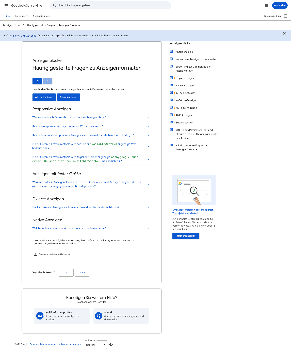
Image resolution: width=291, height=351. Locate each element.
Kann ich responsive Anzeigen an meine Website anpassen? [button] (68, 126)
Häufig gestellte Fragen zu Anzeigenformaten (191, 147)
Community (21, 16)
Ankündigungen (41, 16)
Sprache (92, 340)
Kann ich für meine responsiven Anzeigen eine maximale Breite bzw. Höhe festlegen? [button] (83, 135)
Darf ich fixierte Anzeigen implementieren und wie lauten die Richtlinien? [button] (75, 207)
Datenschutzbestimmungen (43, 344)
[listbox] (96, 344)
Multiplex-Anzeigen (186, 107)
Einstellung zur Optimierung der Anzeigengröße (193, 68)
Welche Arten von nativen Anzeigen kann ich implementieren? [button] (69, 228)
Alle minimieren (68, 97)
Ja (66, 272)
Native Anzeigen (185, 85)
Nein (82, 272)
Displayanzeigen (185, 78)
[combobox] (115, 5)
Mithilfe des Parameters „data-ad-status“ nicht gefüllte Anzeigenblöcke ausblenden (197, 134)
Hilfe (7, 16)
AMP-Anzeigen (184, 115)
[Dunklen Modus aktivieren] (111, 344)
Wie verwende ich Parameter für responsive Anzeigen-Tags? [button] (69, 117)
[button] (6, 5)
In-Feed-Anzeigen (185, 92)
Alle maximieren (44, 97)
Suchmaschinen (184, 122)
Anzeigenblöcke (180, 43)
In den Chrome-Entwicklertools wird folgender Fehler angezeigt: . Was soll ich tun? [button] (87, 159)
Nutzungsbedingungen (70, 344)
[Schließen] (284, 34)
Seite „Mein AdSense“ (25, 35)
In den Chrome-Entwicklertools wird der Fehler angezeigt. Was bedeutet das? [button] (84, 146)
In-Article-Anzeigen (186, 100)
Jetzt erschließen (185, 235)
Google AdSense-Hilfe (26, 5)
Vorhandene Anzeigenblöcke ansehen (196, 59)
